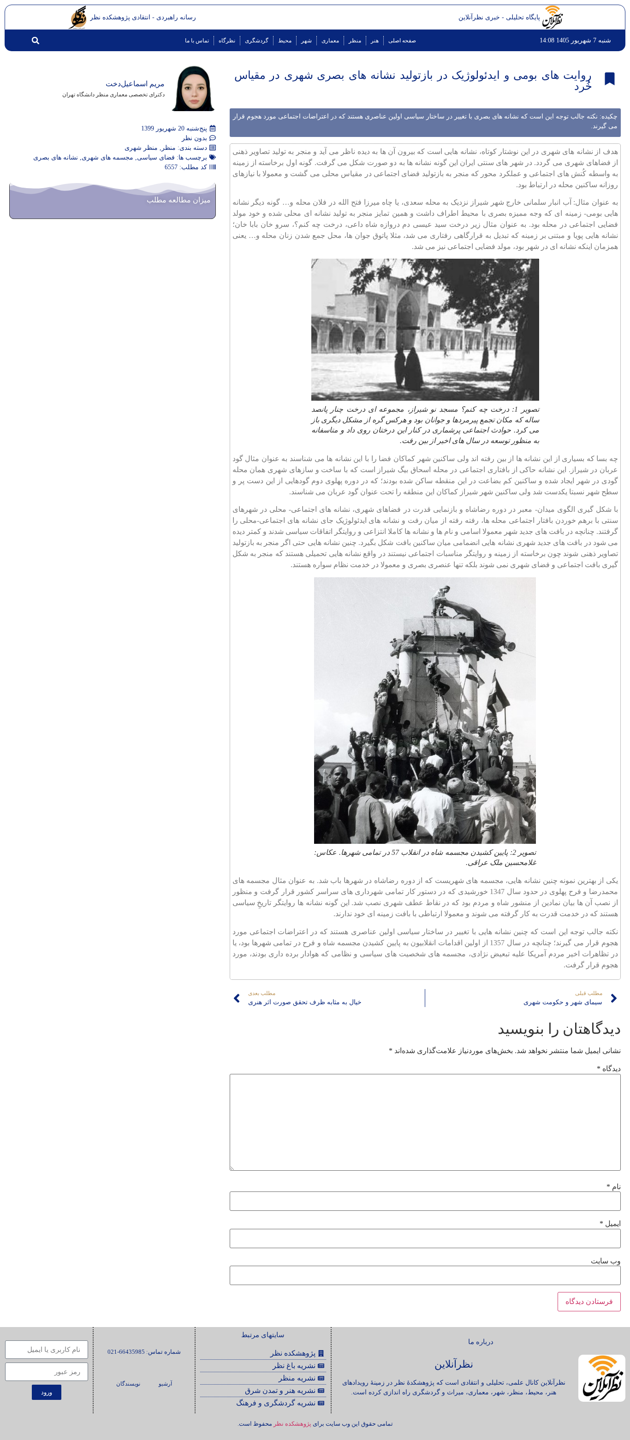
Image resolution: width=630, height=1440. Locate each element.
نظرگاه (227, 40)
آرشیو (165, 1384)
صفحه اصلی (402, 40)
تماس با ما (197, 40)
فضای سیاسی (156, 157)
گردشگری (256, 40)
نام (613, 1187)
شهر (306, 40)
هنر (375, 40)
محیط (284, 40)
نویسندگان (128, 1384)
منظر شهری (141, 147)
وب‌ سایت (606, 1261)
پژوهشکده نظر (292, 1423)
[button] (35, 40)
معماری (330, 40)
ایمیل (610, 1223)
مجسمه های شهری (107, 157)
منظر (355, 40)
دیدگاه (609, 1069)
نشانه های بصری (55, 157)
